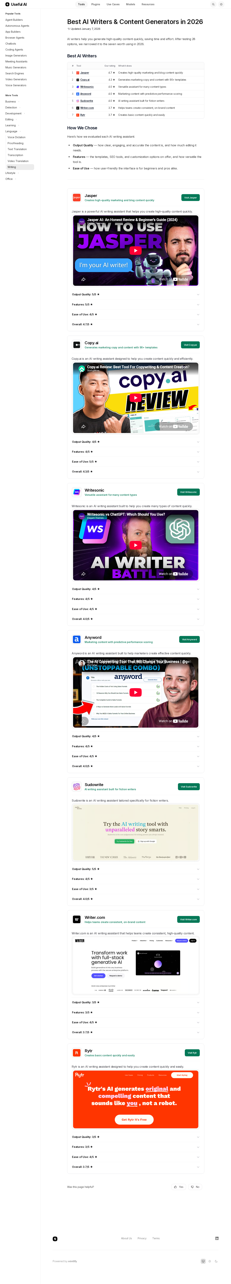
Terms (156, 1238)
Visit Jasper (190, 197)
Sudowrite (86, 100)
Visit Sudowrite (189, 786)
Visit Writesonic (188, 492)
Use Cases (113, 4)
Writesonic (87, 86)
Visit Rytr (192, 1052)
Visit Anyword (189, 639)
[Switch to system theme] (203, 1261)
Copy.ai (85, 79)
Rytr (82, 114)
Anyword (85, 93)
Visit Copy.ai (190, 344)
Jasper (84, 72)
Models (130, 4)
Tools (81, 4)
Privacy (142, 1238)
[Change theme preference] (221, 4)
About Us (126, 1238)
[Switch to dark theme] (216, 1261)
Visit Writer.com (188, 919)
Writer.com (87, 107)
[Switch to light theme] (209, 1261)
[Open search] (213, 4)
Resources (148, 4)
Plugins (95, 4)
